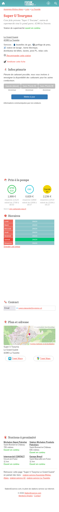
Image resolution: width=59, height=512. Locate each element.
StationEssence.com (32, 493)
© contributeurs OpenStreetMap (44, 327)
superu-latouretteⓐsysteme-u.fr (30, 308)
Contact (37, 496)
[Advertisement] (29, 141)
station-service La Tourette (38, 478)
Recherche (55, 3)
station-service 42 (17, 478)
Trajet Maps (45, 358)
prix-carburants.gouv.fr (17, 209)
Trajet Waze (17, 358)
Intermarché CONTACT (14, 456)
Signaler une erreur (12, 246)
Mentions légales (26, 496)
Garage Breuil (35, 456)
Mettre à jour (29, 97)
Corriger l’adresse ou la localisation (42, 344)
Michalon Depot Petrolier (15, 442)
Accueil (3, 3)
